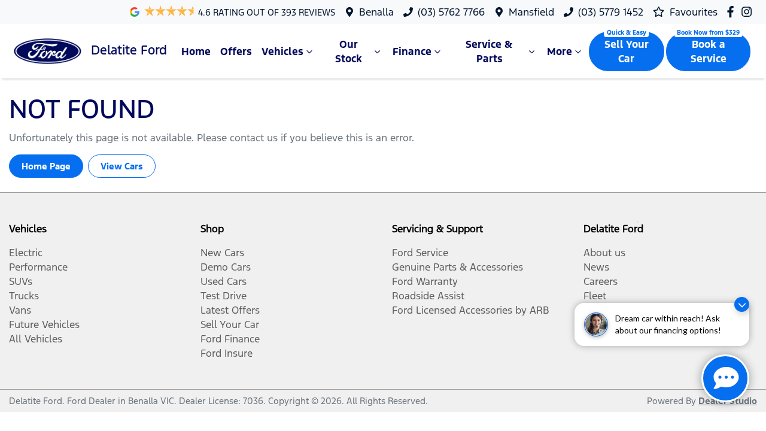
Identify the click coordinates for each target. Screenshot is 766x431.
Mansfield (531, 12)
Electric (25, 252)
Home (196, 51)
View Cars (122, 166)
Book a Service (709, 51)
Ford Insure (226, 353)
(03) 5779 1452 (610, 12)
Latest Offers (230, 310)
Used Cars (223, 281)
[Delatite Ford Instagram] (749, 11)
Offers (236, 51)
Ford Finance (230, 338)
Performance (38, 267)
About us (604, 252)
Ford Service (420, 252)
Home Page (46, 166)
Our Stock (348, 51)
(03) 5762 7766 (451, 12)
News (596, 267)
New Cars (222, 252)
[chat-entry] (725, 378)
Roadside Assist (428, 295)
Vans (20, 310)
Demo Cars (225, 267)
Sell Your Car (626, 51)
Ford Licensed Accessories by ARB (470, 310)
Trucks (24, 295)
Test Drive (223, 295)
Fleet (594, 295)
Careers (600, 281)
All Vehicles (35, 338)
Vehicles (282, 51)
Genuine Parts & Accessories (457, 267)
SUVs (20, 281)
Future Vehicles (44, 324)
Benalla (376, 12)
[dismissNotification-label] (741, 304)
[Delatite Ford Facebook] (733, 11)
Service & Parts (489, 51)
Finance (412, 51)
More (559, 51)
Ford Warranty (425, 281)
